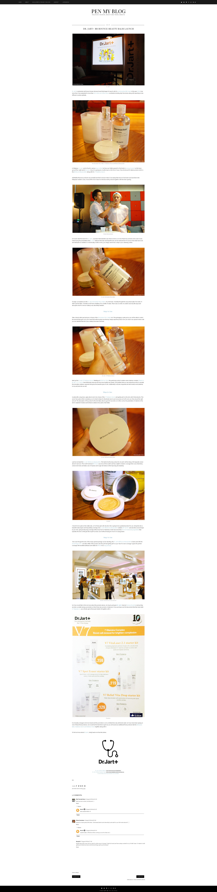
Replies (79, 806)
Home (20, 2)
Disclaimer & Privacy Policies (41, 2)
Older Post (140, 876)
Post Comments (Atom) (139, 879)
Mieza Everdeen (80, 820)
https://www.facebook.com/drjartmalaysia (115, 771)
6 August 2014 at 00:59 (90, 820)
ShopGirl (78, 841)
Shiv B (81, 809)
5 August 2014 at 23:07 (91, 809)
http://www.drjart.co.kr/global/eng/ (113, 770)
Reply (77, 803)
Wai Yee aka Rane (80, 799)
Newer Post (76, 876)
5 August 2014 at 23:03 (91, 799)
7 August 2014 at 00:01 (91, 830)
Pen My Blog (108, 11)
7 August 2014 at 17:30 (86, 841)
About (27, 2)
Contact (56, 2)
